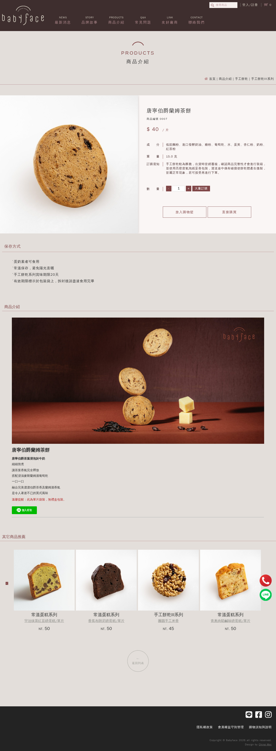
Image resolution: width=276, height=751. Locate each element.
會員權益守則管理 (231, 727)
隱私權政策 (205, 727)
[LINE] (266, 595)
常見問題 (143, 20)
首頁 (212, 79)
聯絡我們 (196, 20)
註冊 (254, 5)
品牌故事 (90, 20)
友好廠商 (170, 20)
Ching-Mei (265, 744)
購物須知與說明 (260, 727)
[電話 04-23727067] (266, 581)
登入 (245, 5)
